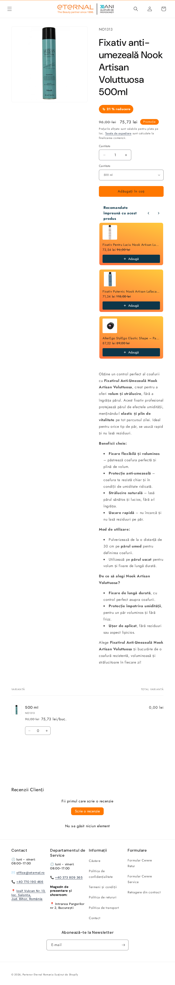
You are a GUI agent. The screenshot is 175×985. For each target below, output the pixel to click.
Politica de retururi (103, 897)
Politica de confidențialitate (101, 874)
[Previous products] (149, 213)
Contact (94, 918)
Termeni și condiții (103, 887)
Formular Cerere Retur (140, 863)
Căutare (94, 860)
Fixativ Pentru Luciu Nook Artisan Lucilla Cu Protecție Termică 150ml (131, 244)
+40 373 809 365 (68, 877)
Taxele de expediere (118, 133)
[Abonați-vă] (123, 945)
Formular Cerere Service (140, 879)
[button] (10, 9)
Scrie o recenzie (87, 811)
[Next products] (159, 213)
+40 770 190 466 (29, 882)
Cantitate (105, 166)
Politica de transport (104, 907)
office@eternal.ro (30, 873)
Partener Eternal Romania (38, 974)
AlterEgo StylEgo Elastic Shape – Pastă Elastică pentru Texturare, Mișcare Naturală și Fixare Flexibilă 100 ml (131, 338)
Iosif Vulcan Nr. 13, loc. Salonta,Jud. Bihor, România (28, 895)
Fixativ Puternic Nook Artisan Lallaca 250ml (131, 291)
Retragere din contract (144, 892)
